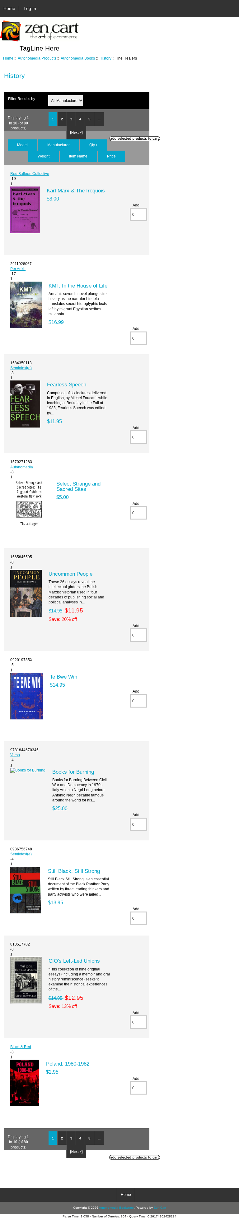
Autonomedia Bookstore (116, 1207)
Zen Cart (160, 1207)
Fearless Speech (66, 384)
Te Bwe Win (63, 677)
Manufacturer (58, 145)
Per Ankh (18, 269)
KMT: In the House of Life (78, 286)
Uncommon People (70, 574)
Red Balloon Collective (29, 174)
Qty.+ (93, 145)
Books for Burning (73, 772)
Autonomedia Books (78, 58)
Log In (30, 8)
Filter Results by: (22, 99)
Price (111, 156)
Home (9, 8)
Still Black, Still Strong (74, 871)
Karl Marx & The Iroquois (76, 190)
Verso (15, 755)
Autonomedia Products (37, 58)
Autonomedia (21, 467)
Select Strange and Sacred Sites (78, 486)
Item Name (78, 156)
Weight (43, 156)
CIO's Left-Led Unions (74, 961)
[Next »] (76, 132)
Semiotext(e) (21, 368)
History (105, 58)
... (99, 119)
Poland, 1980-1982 (67, 1064)
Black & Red (20, 1047)
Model (22, 145)
